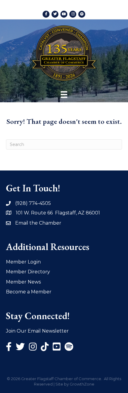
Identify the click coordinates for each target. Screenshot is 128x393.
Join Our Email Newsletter (37, 331)
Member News (23, 282)
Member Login (23, 262)
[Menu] (64, 94)
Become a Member (28, 292)
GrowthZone (82, 384)
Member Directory (28, 272)
